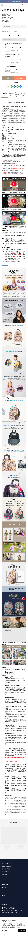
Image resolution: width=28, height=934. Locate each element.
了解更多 (18, 927)
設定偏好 (4, 930)
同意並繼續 (22, 930)
